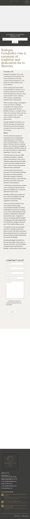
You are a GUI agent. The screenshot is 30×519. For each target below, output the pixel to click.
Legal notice (17, 516)
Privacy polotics (25, 516)
